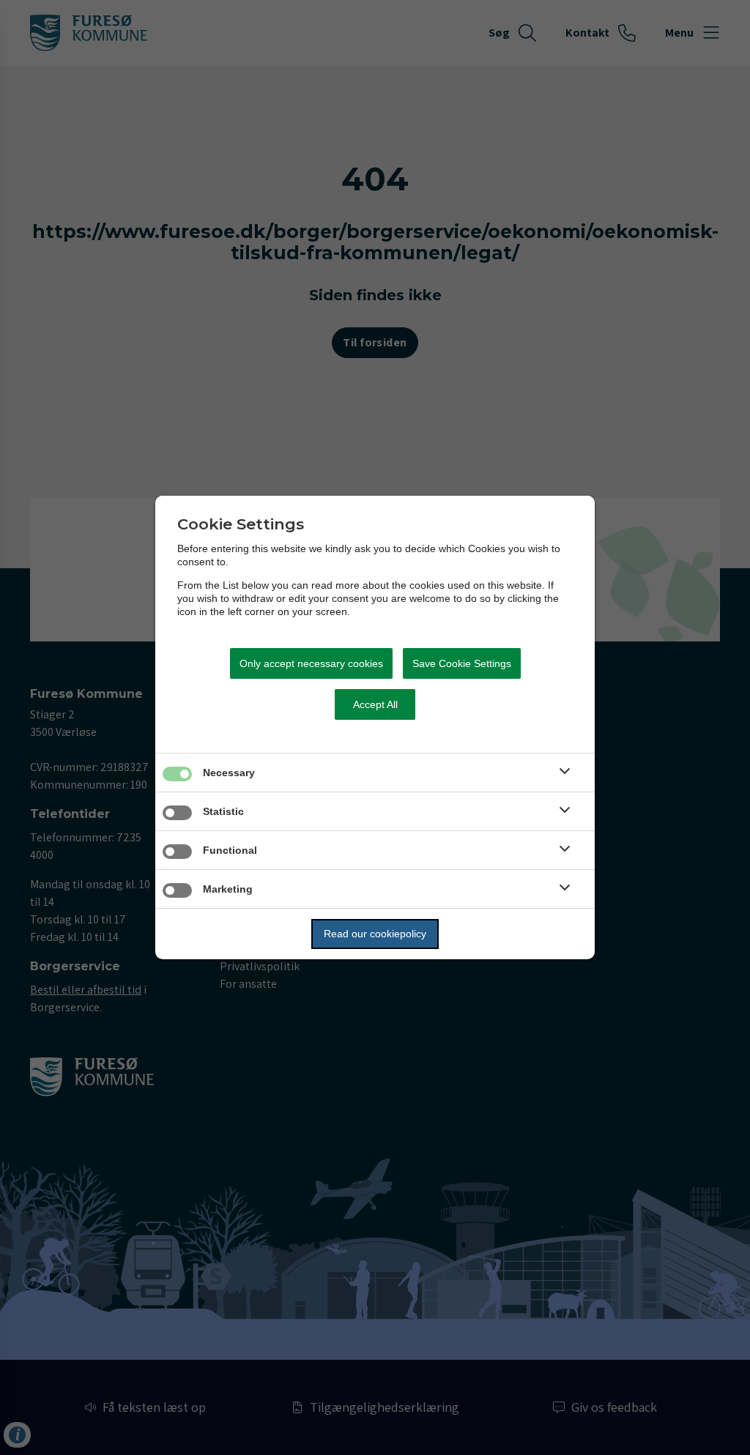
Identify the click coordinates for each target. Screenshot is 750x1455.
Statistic (223, 811)
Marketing (228, 889)
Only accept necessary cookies (311, 663)
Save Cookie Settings (461, 663)
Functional (230, 850)
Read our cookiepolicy (375, 933)
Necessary (229, 772)
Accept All (375, 704)
